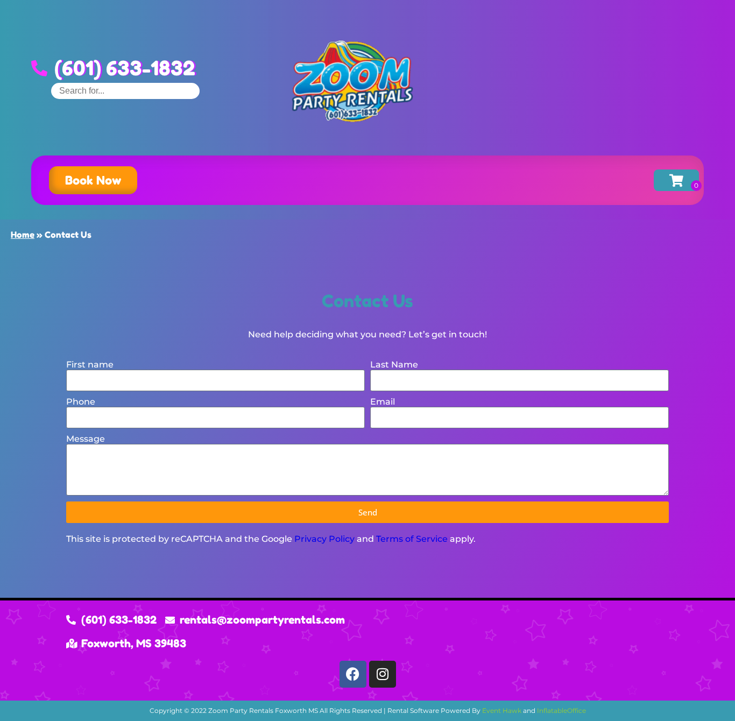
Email (382, 402)
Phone (80, 402)
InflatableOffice (561, 710)
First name (90, 364)
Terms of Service (412, 539)
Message (85, 439)
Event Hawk (501, 710)
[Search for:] (125, 90)
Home (22, 234)
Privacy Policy (324, 539)
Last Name (394, 364)
